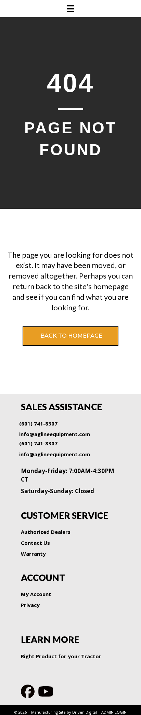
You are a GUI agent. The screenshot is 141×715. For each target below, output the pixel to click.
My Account (36, 594)
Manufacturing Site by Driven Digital (64, 712)
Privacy (30, 605)
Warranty (33, 553)
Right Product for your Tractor (61, 656)
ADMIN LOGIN (114, 712)
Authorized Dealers (45, 531)
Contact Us (35, 542)
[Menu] (70, 8)
